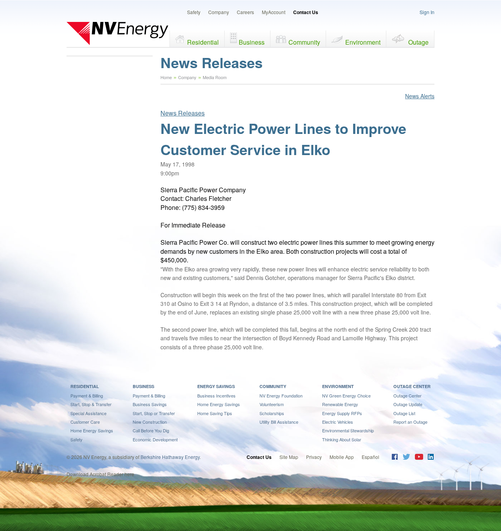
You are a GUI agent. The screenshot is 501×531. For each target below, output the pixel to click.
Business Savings (150, 404)
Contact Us (305, 12)
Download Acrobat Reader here (100, 474)
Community (304, 42)
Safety (193, 12)
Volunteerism (272, 404)
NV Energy (117, 33)
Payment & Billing (86, 395)
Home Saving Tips (214, 413)
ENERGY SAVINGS (216, 386)
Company (218, 12)
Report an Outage (410, 422)
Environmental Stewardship (348, 430)
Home (166, 77)
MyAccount (273, 12)
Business (252, 42)
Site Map (288, 456)
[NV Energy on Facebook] (395, 457)
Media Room (215, 77)
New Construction (150, 422)
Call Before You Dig (151, 430)
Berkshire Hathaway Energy (170, 456)
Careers (245, 12)
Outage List (404, 413)
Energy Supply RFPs (342, 413)
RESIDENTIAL (84, 386)
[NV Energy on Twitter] (406, 457)
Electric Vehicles (337, 422)
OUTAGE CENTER (412, 386)
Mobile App (342, 456)
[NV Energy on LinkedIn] (431, 457)
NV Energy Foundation (281, 395)
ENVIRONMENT (338, 386)
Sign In (427, 12)
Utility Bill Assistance (279, 422)
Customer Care (85, 422)
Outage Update (407, 404)
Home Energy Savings (91, 430)
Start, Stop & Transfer (91, 404)
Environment (362, 42)
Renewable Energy (340, 404)
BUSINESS (143, 386)
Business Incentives (216, 395)
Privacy (314, 456)
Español (370, 456)
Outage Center (407, 395)
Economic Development (155, 439)
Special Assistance (88, 413)
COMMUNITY (273, 386)
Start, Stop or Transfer (154, 413)
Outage (418, 42)
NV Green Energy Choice (346, 395)
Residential (203, 42)
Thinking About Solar (341, 439)
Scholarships (272, 413)
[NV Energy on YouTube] (418, 457)
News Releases (182, 112)
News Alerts (419, 96)
